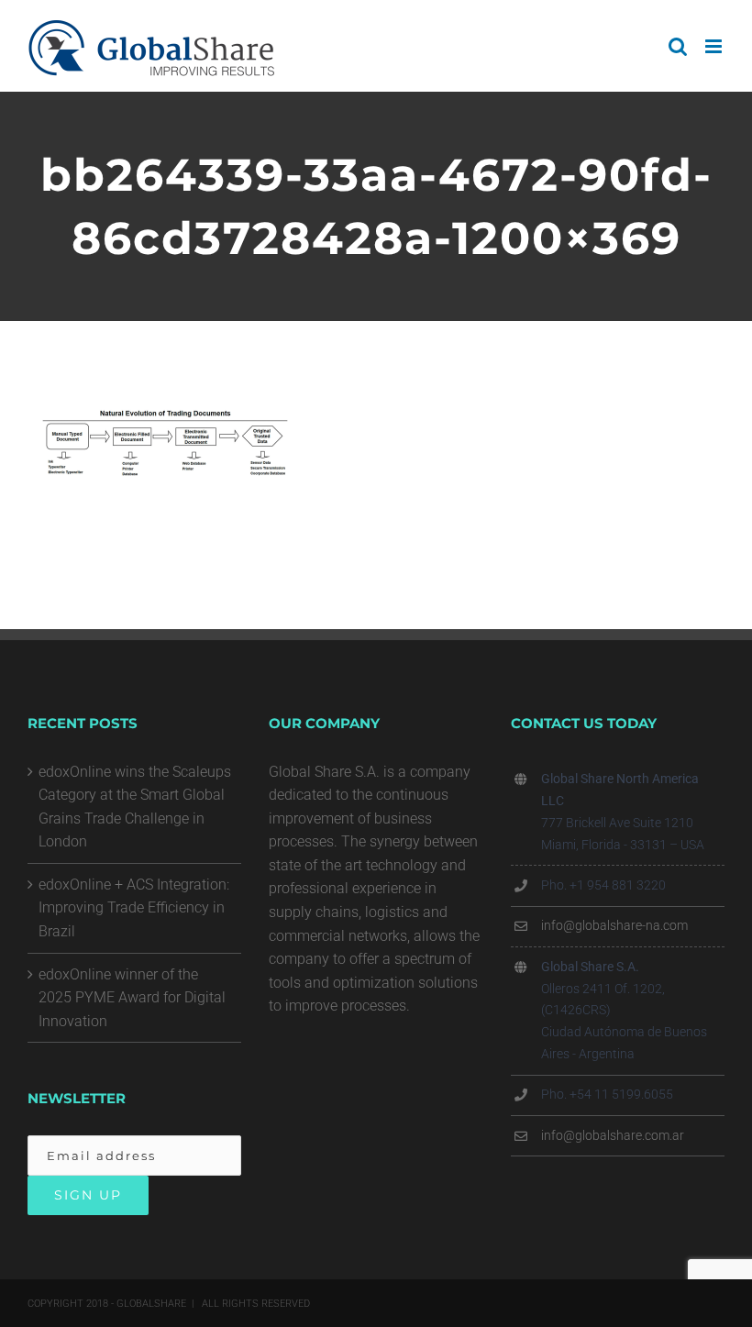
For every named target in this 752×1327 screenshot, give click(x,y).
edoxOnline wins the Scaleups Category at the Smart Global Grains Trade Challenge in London (135, 807)
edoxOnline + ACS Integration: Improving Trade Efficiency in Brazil (134, 908)
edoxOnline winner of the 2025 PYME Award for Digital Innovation (132, 998)
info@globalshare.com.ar (612, 1135)
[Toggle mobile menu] (714, 46)
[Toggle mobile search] (678, 46)
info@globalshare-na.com (614, 925)
